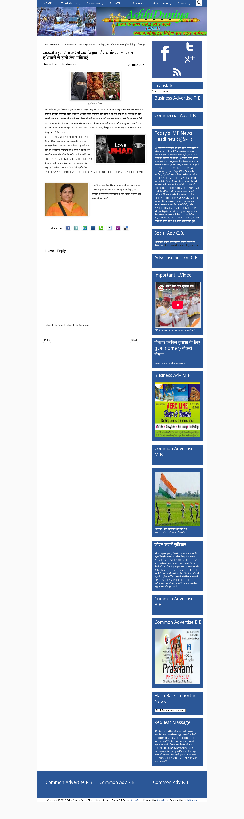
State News (68, 44)
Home (48, 3)
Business (138, 3)
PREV (47, 340)
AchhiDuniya (190, 800)
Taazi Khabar (69, 3)
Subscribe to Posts (54, 324)
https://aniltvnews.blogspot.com (182, 245)
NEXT (134, 340)
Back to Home (50, 44)
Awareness (94, 3)
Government (161, 3)
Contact (183, 3)
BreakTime (116, 3)
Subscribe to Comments (78, 324)
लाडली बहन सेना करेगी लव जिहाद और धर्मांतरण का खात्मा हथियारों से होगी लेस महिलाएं (89, 55)
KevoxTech (136, 800)
